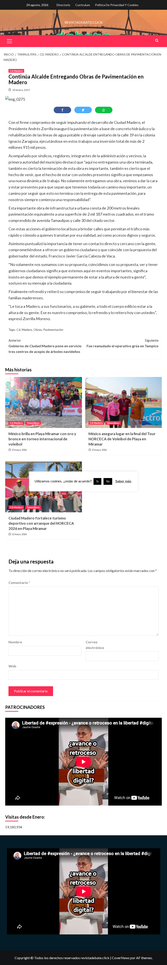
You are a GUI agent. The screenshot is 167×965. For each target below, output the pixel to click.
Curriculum (82, 5)
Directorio (63, 5)
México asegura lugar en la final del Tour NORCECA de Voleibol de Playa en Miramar (122, 438)
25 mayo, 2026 (19, 449)
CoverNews (121, 958)
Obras (37, 329)
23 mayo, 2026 (99, 449)
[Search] (157, 40)
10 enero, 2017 (21, 90)
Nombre (15, 642)
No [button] (108, 481)
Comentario (19, 582)
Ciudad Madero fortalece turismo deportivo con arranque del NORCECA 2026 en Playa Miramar (41, 523)
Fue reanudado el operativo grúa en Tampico (123, 343)
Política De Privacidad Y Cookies (117, 5)
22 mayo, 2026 (19, 534)
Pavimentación (53, 329)
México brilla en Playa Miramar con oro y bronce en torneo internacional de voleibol (42, 438)
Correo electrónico (95, 645)
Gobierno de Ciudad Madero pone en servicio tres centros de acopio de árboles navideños (45, 345)
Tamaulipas (33, 422)
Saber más (123, 481)
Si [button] (97, 481)
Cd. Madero (16, 70)
